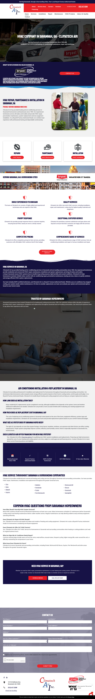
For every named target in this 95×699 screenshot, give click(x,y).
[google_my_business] (7, 677)
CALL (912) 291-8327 (57, 578)
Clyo (7, 484)
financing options (27, 437)
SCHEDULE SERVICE (38, 578)
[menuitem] (34, 6)
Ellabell (8, 489)
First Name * (6, 619)
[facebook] (4, 677)
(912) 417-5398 (83, 6)
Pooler (37, 490)
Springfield (68, 493)
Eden (7, 487)
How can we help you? (9, 645)
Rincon (67, 487)
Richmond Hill (69, 485)
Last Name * (52, 619)
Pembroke (38, 487)
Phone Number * (8, 625)
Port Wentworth (40, 493)
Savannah (68, 490)
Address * (6, 632)
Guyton (8, 492)
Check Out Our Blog (11, 690)
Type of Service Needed (55, 638)
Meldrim (37, 485)
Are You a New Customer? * (11, 638)
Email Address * (52, 625)
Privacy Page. (71, 697)
